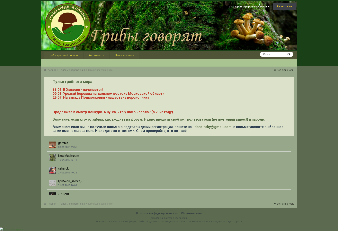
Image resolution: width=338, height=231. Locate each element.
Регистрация (284, 6)
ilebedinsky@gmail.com (212, 127)
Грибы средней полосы (63, 55)
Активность (96, 55)
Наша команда (124, 55)
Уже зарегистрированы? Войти (248, 6)
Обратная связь (191, 213)
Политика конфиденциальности (157, 213)
